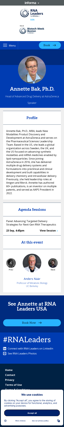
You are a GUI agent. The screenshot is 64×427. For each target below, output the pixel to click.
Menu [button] (12, 45)
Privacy (9, 380)
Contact (10, 375)
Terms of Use (13, 385)
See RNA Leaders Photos (22, 353)
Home (9, 370)
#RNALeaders (27, 340)
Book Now (29, 322)
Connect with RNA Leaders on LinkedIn (30, 348)
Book (46, 45)
